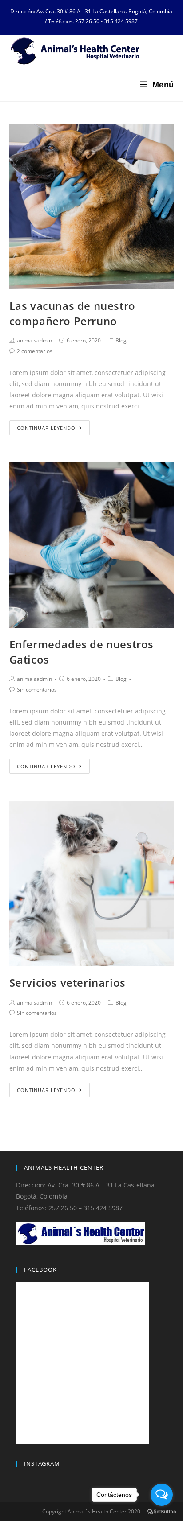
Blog (121, 340)
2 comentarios (34, 351)
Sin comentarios (37, 689)
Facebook (40, 1269)
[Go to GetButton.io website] (161, 1512)
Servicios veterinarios (67, 982)
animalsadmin (34, 340)
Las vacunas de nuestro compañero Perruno (72, 313)
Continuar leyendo (46, 428)
